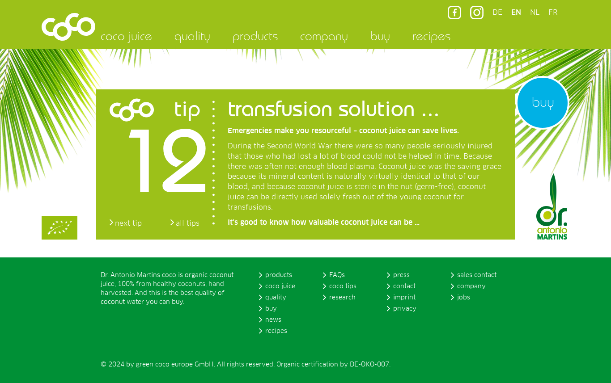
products (255, 36)
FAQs (337, 275)
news (273, 320)
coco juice (126, 36)
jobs (463, 298)
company (324, 36)
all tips (187, 223)
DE (497, 12)
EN (516, 12)
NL (534, 12)
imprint (404, 298)
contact (404, 286)
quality (192, 36)
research (342, 298)
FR (552, 12)
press (401, 275)
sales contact (476, 275)
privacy (404, 309)
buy (380, 36)
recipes (431, 36)
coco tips (342, 286)
